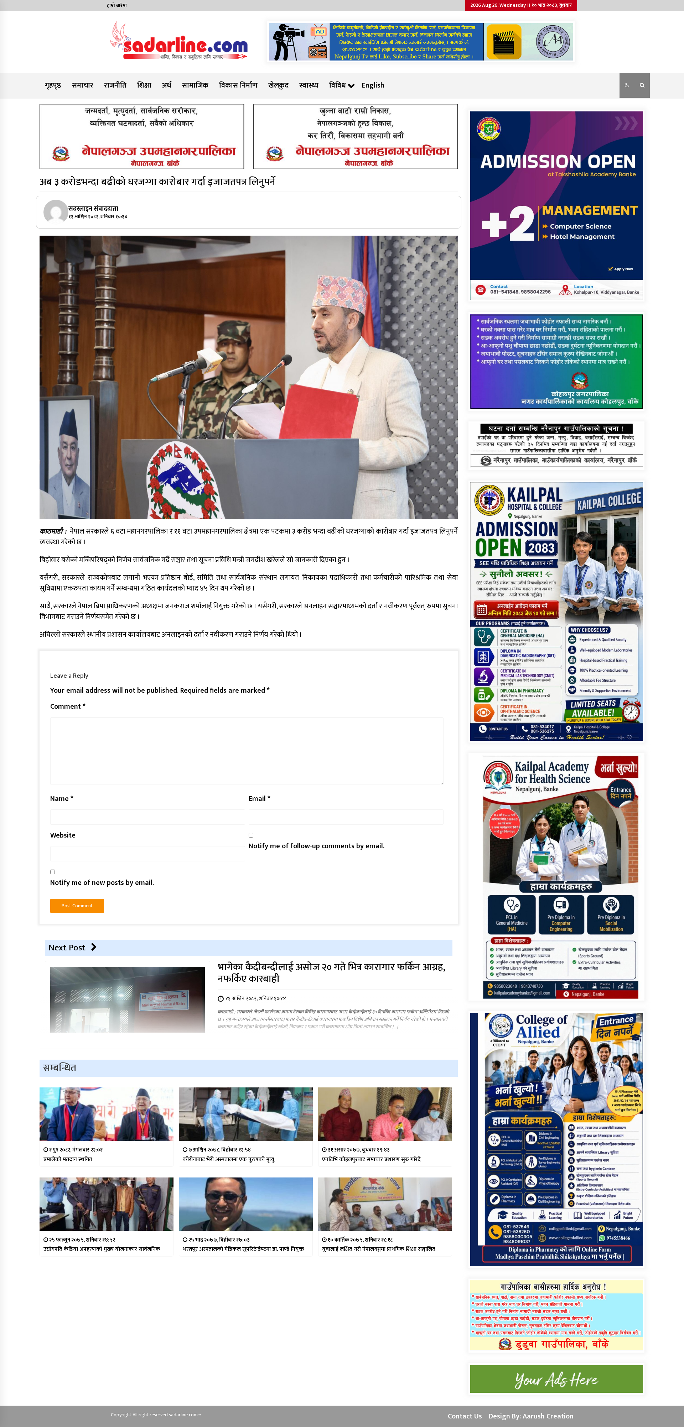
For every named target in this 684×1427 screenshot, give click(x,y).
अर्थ (166, 85)
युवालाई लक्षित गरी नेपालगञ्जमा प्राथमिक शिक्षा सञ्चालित (378, 1249)
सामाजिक (195, 85)
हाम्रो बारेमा (117, 5)
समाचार (82, 85)
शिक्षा (144, 85)
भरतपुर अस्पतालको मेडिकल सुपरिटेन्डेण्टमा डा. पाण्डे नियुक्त (243, 1249)
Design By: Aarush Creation (531, 1416)
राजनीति (115, 85)
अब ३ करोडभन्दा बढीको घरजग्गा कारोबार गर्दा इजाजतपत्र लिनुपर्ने (157, 182)
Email (259, 798)
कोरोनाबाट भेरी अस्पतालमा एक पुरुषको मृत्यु (228, 1159)
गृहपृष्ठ (53, 85)
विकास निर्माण (238, 85)
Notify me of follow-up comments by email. (316, 846)
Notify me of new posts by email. (102, 882)
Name (61, 798)
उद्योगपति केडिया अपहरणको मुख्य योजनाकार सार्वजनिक (101, 1249)
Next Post (67, 947)
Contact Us (465, 1416)
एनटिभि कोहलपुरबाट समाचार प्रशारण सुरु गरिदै (371, 1159)
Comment (68, 706)
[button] (627, 85)
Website (63, 835)
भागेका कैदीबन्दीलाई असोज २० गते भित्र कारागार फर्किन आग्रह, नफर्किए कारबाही (331, 973)
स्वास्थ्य (308, 85)
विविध (337, 85)
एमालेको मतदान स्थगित (67, 1159)
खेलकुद (278, 85)
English (373, 85)
